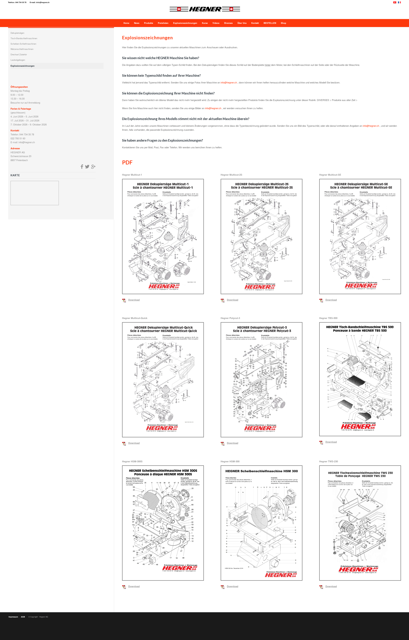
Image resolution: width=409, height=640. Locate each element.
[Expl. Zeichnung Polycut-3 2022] (261, 379)
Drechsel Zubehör (19, 54)
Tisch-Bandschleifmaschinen (24, 38)
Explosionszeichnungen (23, 65)
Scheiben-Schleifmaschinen (23, 43)
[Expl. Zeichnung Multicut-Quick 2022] (163, 379)
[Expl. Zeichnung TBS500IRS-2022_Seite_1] (360, 379)
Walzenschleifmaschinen (22, 48)
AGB (23, 617)
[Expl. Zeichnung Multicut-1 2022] (163, 236)
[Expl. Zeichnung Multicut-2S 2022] (261, 236)
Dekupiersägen (17, 32)
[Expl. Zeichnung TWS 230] (360, 523)
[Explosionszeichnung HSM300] (261, 523)
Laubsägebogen (18, 59)
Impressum (13, 617)
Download (134, 300)
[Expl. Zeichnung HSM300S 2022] (163, 523)
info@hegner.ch (229, 82)
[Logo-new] (204, 12)
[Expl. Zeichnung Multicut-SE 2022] (360, 236)
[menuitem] (126, 23)
